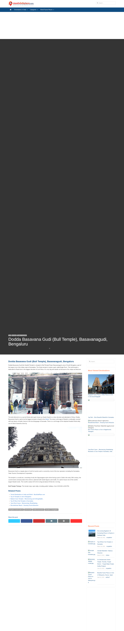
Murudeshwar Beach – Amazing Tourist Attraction (101, 422)
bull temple (28, 509)
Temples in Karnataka (21, 335)
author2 (108, 577)
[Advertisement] (62, 25)
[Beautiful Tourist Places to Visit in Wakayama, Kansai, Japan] (92, 572)
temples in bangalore (51, 509)
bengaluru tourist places (16, 509)
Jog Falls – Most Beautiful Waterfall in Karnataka (101, 417)
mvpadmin (109, 537)
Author (107, 555)
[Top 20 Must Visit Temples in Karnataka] (92, 542)
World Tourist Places (46, 9)
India (10, 335)
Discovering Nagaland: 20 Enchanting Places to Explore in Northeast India (105, 533)
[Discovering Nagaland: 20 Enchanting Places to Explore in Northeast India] (92, 530)
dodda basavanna (38, 509)
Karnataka (14, 335)
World (47, 419)
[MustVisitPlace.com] (21, 3)
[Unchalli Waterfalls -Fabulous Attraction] (92, 550)
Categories (33, 9)
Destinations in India (20, 9)
